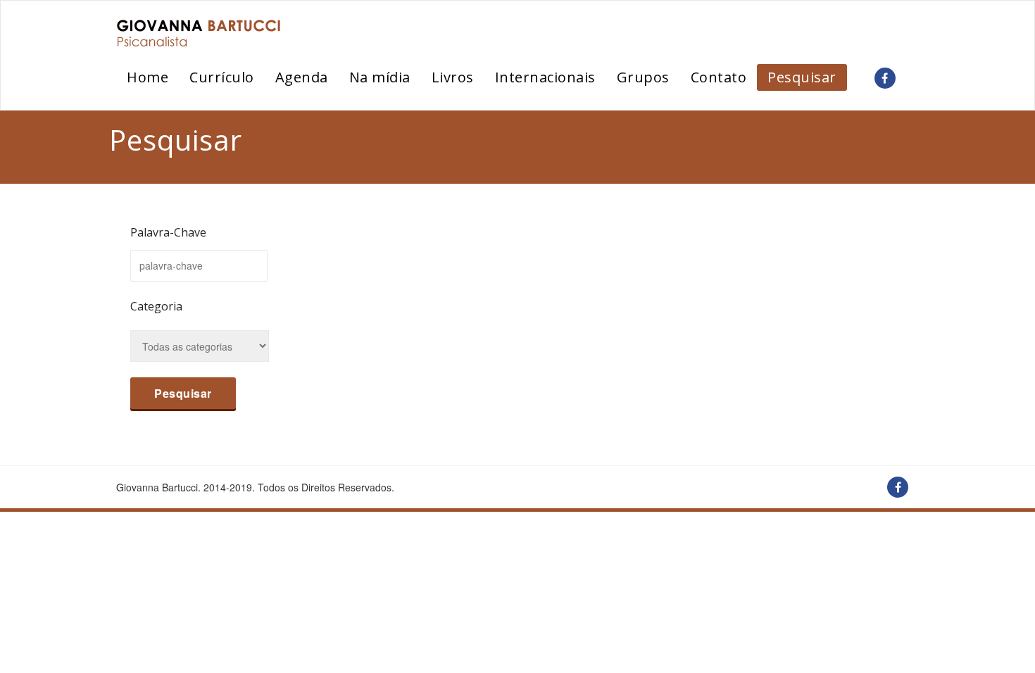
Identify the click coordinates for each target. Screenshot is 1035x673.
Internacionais (545, 77)
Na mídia (379, 77)
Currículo (221, 77)
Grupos (643, 77)
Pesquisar (801, 77)
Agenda (301, 77)
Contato (719, 77)
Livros (453, 77)
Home (147, 77)
